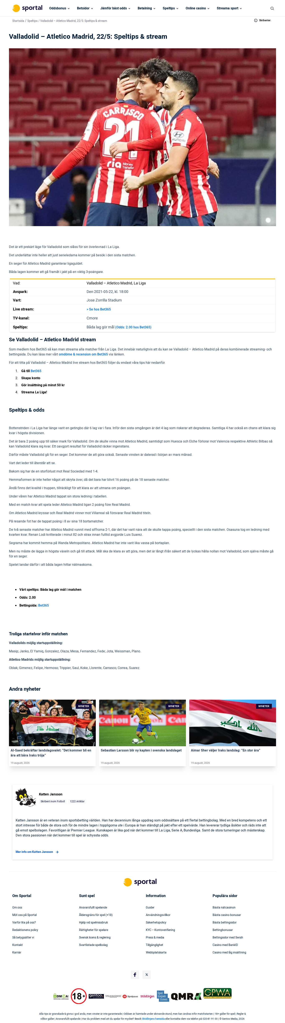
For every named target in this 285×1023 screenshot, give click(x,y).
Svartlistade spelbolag (93, 945)
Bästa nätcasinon (224, 908)
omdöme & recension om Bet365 (83, 354)
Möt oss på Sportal (24, 915)
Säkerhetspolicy (156, 923)
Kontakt (17, 945)
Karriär (16, 953)
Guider (150, 908)
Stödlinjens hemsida (153, 1019)
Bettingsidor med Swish (228, 938)
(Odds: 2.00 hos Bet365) (133, 327)
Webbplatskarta (156, 953)
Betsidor (83, 8)
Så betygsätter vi (23, 938)
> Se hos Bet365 (99, 309)
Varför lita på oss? (24, 923)
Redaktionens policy (25, 930)
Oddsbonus (57, 8)
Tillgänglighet (154, 945)
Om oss (17, 908)
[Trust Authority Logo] (96, 996)
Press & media (155, 938)
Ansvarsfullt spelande (93, 908)
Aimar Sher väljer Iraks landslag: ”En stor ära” (225, 750)
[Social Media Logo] (135, 975)
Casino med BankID (225, 945)
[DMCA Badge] (60, 996)
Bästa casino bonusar (227, 915)
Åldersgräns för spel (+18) (96, 915)
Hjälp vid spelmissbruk (93, 923)
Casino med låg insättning (229, 953)
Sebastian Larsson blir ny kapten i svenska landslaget (141, 750)
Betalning (145, 8)
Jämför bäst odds (113, 8)
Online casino (196, 8)
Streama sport (227, 8)
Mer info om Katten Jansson (34, 852)
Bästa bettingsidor (225, 923)
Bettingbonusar (223, 930)
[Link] (52, 723)
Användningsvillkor (158, 915)
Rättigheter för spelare (93, 930)
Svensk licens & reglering (95, 938)
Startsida (18, 21)
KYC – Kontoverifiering (160, 930)
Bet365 (36, 371)
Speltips (169, 8)
